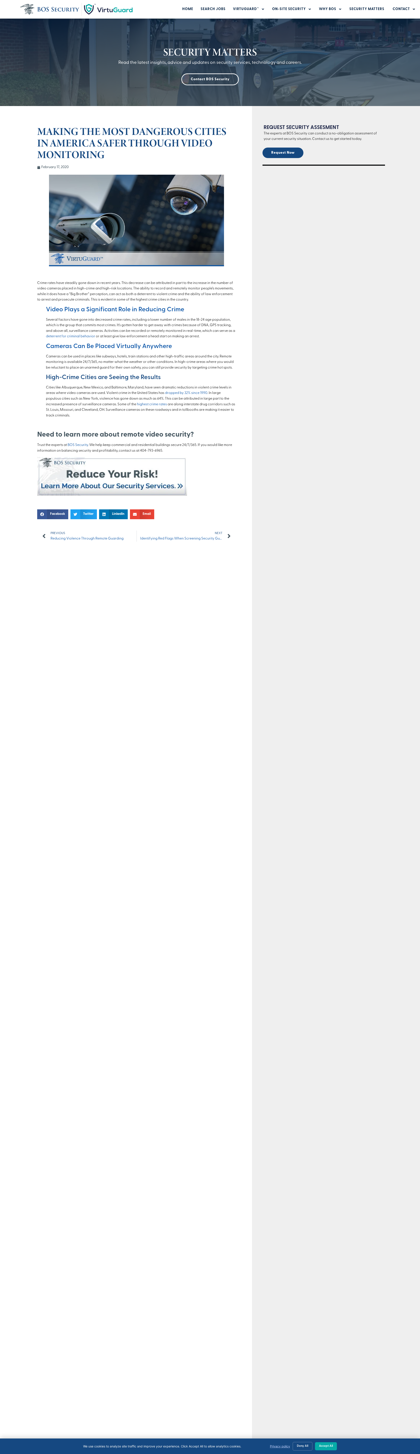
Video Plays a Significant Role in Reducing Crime (115, 309)
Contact (401, 9)
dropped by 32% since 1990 (186, 393)
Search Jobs (213, 9)
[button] (52, 514)
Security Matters (367, 9)
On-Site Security (289, 9)
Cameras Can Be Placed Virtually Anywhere (109, 346)
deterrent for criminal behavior (70, 336)
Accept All (326, 1446)
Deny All (302, 1446)
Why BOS (327, 9)
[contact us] (112, 495)
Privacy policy (280, 1446)
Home (187, 9)
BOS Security (78, 445)
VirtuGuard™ (246, 9)
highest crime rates (152, 404)
